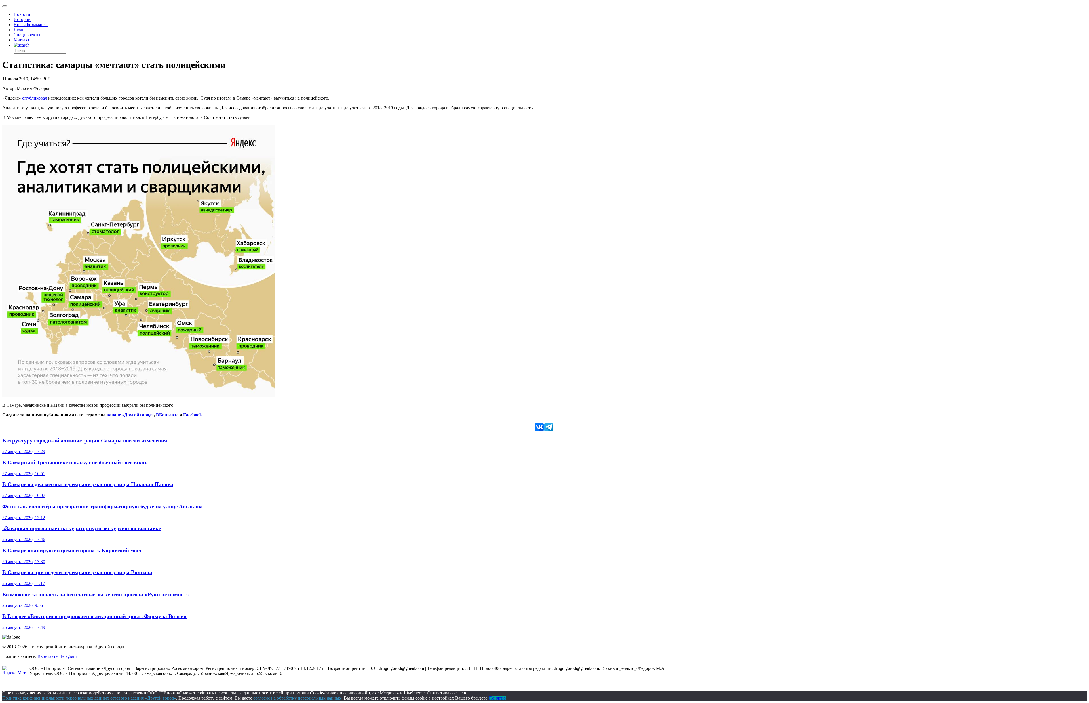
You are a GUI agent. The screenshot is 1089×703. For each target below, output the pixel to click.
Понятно (497, 698)
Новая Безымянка (31, 24)
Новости (22, 14)
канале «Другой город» (130, 414)
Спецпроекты (27, 34)
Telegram (68, 656)
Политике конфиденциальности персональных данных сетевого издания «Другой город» (89, 698)
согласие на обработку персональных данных (297, 698)
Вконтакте (47, 656)
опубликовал (34, 98)
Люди (19, 29)
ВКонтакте (167, 414)
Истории (22, 19)
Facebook (192, 414)
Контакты (23, 39)
